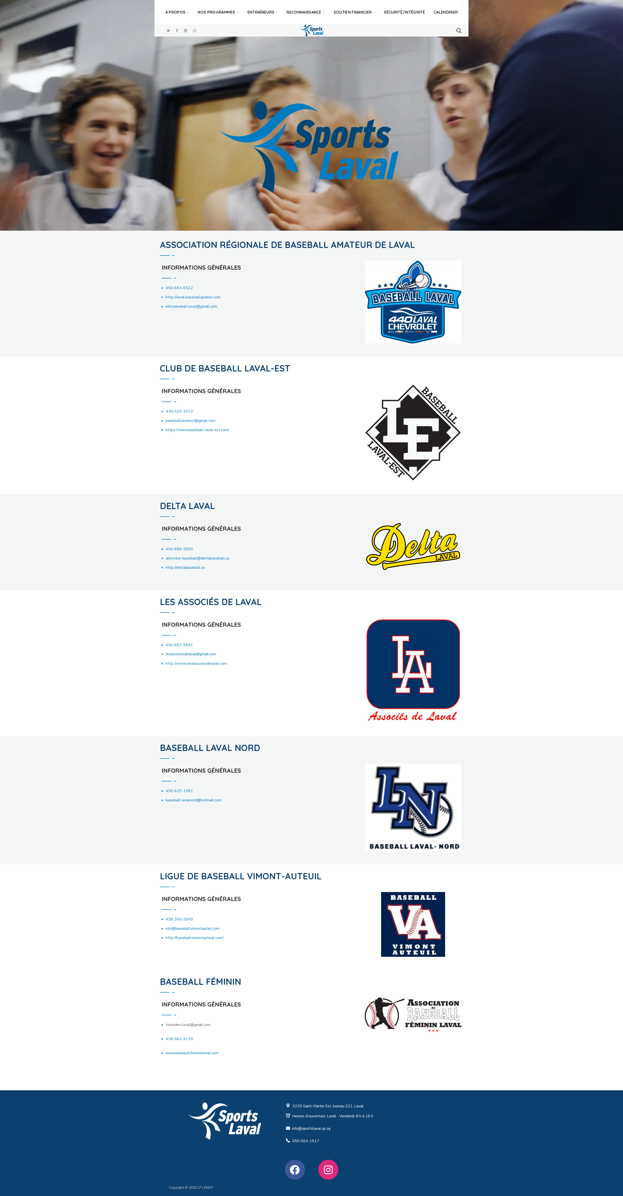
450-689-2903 (179, 549)
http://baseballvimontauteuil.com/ (195, 937)
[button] (458, 30)
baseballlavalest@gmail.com (190, 420)
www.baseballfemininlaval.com (192, 1053)
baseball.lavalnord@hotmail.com (193, 800)
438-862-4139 (179, 1039)
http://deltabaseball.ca (185, 567)
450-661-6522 (179, 288)
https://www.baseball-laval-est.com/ (197, 430)
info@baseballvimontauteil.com (193, 928)
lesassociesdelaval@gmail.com (191, 654)
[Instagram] (328, 1170)
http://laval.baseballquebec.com (193, 297)
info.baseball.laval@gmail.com (191, 306)
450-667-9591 (179, 645)
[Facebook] (295, 1170)
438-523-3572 (179, 411)
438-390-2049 (179, 919)
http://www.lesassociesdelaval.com (196, 663)
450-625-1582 (179, 791)
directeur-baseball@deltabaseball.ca (197, 558)
